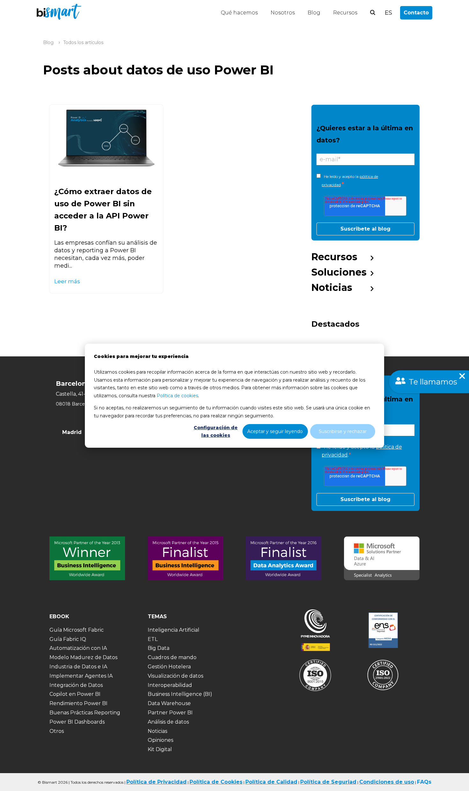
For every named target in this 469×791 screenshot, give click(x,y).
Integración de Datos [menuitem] (76, 685)
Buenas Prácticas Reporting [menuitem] (84, 713)
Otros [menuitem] (56, 731)
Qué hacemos (239, 13)
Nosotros (283, 13)
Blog (314, 13)
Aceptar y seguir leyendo (275, 431)
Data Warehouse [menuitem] (169, 703)
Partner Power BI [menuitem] (170, 713)
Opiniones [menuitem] (160, 740)
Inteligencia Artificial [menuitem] (173, 630)
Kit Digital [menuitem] (160, 749)
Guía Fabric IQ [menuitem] (67, 639)
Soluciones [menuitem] (339, 272)
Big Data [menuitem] (158, 648)
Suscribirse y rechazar (343, 431)
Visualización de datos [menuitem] (175, 676)
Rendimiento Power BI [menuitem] (78, 703)
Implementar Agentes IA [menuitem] (81, 676)
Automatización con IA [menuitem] (78, 648)
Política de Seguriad (328, 782)
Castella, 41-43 (74, 394)
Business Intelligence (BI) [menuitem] (180, 694)
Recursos (345, 13)
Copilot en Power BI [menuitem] (74, 694)
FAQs (424, 782)
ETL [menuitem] (153, 639)
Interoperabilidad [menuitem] (170, 685)
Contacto (416, 13)
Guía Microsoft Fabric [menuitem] (76, 630)
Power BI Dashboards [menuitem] (77, 722)
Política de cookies (177, 395)
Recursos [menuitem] (334, 257)
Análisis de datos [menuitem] (168, 722)
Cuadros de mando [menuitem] (172, 657)
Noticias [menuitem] (331, 287)
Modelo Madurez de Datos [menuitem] (83, 657)
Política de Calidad (271, 782)
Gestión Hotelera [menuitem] (169, 667)
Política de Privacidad (156, 782)
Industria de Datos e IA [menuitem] (78, 667)
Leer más (67, 281)
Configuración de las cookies (216, 431)
